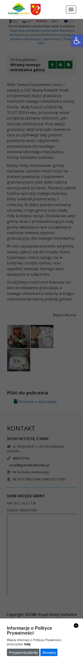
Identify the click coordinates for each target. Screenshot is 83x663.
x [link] (76, 625)
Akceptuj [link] (49, 652)
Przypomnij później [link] (23, 652)
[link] (77, 41)
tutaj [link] (27, 644)
